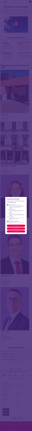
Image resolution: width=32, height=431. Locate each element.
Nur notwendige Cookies (16, 231)
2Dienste (10, 215)
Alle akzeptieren (16, 225)
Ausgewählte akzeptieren (16, 228)
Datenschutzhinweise (12, 202)
